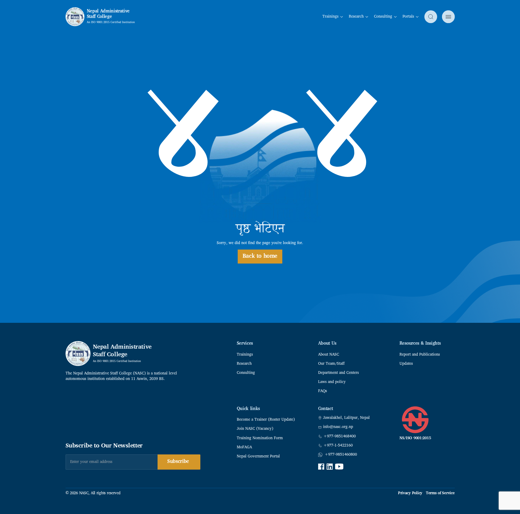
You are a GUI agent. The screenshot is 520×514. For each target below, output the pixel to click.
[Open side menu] (448, 16)
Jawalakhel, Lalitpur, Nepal (346, 418)
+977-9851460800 (341, 454)
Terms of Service (440, 493)
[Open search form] (430, 16)
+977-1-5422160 (338, 445)
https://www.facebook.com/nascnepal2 (321, 467)
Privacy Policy (410, 493)
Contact (325, 408)
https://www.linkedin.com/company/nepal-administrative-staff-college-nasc (330, 467)
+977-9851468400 (340, 436)
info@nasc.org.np (338, 427)
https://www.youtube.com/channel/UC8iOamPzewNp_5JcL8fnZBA (339, 467)
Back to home (260, 256)
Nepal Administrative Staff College (108, 14)
